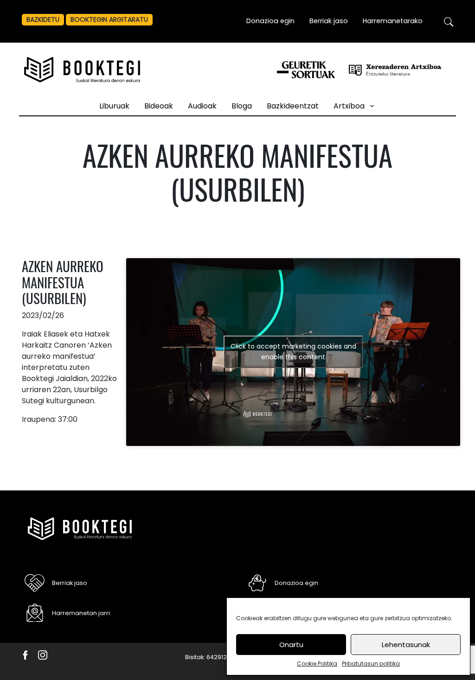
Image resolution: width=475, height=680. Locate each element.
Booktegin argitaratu (109, 19)
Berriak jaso (328, 20)
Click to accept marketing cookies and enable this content (293, 352)
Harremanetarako (393, 20)
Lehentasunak (406, 644)
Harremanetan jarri (81, 613)
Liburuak (114, 106)
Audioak (202, 106)
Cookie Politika (317, 663)
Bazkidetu (42, 19)
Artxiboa (349, 106)
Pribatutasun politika (371, 663)
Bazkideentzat (293, 106)
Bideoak (158, 106)
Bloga (241, 106)
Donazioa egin (270, 20)
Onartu (291, 644)
